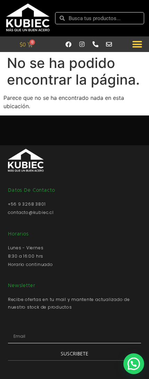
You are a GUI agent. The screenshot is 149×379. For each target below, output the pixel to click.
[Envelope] (109, 44)
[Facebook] (68, 44)
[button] (137, 44)
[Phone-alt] (95, 44)
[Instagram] (82, 44)
